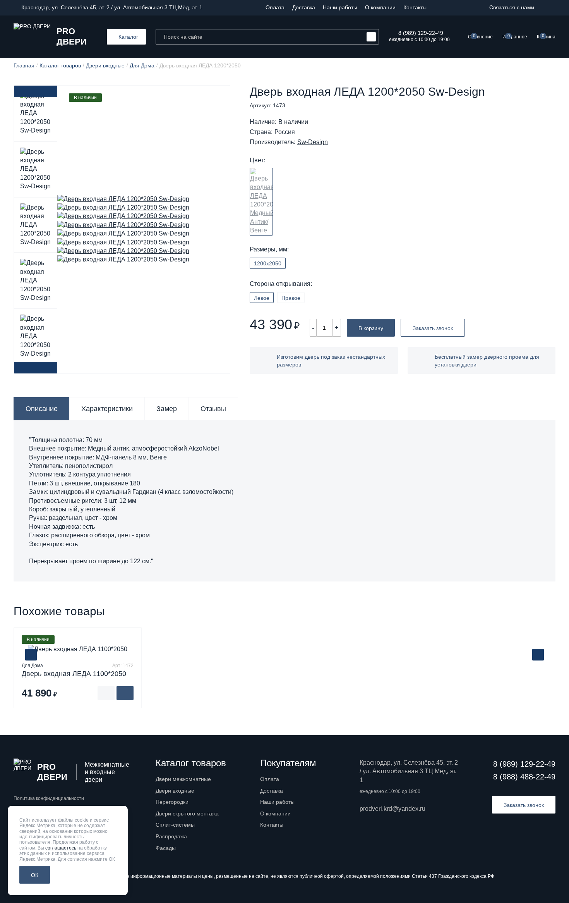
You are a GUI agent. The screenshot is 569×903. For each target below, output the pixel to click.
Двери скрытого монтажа (187, 813)
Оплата (275, 7)
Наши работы (340, 7)
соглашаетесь (60, 848)
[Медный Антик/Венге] (261, 202)
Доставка (303, 7)
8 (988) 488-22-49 (524, 776)
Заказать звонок (433, 328)
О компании (380, 7)
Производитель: (272, 142)
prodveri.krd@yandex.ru (392, 808)
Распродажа (171, 836)
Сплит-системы (175, 825)
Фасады (166, 848)
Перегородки (172, 802)
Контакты (415, 7)
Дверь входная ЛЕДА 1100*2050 (74, 674)
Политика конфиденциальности (49, 798)
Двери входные (175, 791)
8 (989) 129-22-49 (420, 33)
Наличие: (263, 122)
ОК (34, 875)
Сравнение (480, 36)
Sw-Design (312, 142)
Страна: (261, 132)
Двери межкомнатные (183, 779)
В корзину (370, 328)
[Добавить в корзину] (125, 693)
